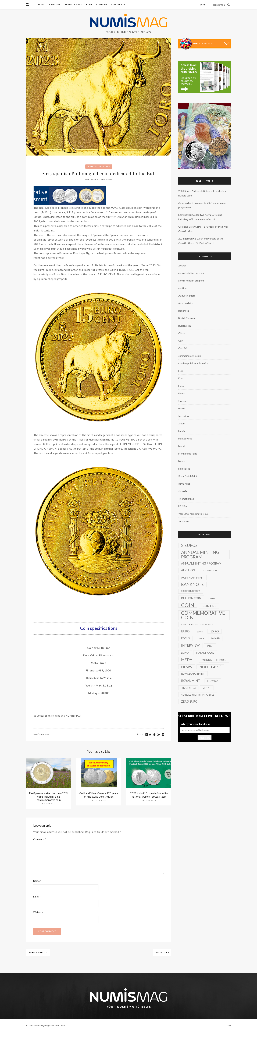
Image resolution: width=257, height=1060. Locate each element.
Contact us (118, 4)
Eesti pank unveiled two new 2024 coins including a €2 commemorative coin (48, 796)
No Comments (41, 734)
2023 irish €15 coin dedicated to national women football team (149, 795)
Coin (107, 166)
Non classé (184, 468)
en (201, 4)
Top (227, 1025)
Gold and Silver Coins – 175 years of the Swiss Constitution (98, 795)
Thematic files (73, 4)
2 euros (182, 265)
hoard (181, 408)
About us (54, 4)
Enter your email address (195, 724)
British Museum (186, 318)
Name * (37, 880)
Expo (89, 4)
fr (204, 4)
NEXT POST (162, 952)
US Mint (182, 506)
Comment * (39, 839)
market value (185, 438)
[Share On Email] (163, 734)
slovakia (182, 491)
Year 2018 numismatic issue (193, 513)
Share (140, 734)
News (181, 461)
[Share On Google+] (158, 734)
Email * (37, 896)
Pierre (109, 179)
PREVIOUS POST (38, 952)
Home (41, 4)
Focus (181, 393)
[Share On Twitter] (150, 734)
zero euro (183, 521)
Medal (181, 446)
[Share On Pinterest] (154, 734)
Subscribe (204, 737)
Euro (180, 370)
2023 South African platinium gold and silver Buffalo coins (202, 193)
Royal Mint (184, 483)
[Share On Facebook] (146, 734)
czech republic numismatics (193, 363)
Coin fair (101, 4)
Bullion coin (95, 166)
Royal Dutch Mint (187, 476)
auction (182, 288)
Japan (181, 423)
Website (38, 912)
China (181, 333)
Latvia (181, 430)
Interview (183, 415)
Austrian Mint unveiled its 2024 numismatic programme (202, 205)
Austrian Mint (185, 303)
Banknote (183, 310)
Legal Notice (51, 1025)
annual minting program (191, 273)
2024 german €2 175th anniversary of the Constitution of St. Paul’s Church (200, 241)
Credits (61, 1025)
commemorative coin (189, 355)
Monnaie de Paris (187, 453)
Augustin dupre (186, 295)
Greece (182, 400)
